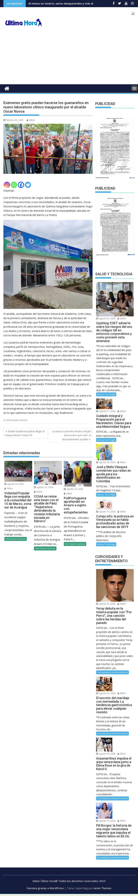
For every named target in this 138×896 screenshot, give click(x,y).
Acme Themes (102, 888)
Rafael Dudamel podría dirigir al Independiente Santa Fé (24, 433)
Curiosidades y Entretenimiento (112, 672)
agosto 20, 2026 (106, 462)
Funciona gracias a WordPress (45, 888)
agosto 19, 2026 (106, 511)
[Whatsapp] (14, 185)
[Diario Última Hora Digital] (7, 88)
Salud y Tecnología (106, 394)
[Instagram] (7, 185)
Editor (32, 120)
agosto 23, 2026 (44, 487)
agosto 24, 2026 (15, 483)
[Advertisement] (69, 57)
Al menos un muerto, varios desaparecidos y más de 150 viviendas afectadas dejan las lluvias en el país (69, 3)
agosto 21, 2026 (106, 411)
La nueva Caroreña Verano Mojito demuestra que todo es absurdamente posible (71, 435)
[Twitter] (28, 185)
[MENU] (134, 88)
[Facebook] (21, 185)
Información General (16, 420)
